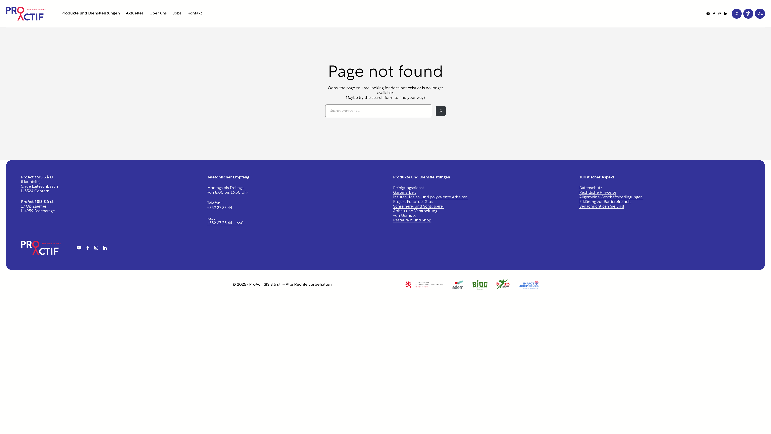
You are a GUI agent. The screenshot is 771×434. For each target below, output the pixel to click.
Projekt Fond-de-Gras (413, 202)
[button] (760, 14)
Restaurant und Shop (412, 220)
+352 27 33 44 (219, 208)
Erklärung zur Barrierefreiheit (605, 202)
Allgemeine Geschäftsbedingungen (611, 197)
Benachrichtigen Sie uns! (601, 206)
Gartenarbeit (404, 192)
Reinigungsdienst (408, 188)
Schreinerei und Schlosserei (418, 206)
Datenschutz (590, 188)
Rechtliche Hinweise (597, 192)
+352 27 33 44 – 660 (225, 223)
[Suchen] (441, 111)
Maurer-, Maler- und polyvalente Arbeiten (430, 197)
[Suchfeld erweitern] (737, 14)
